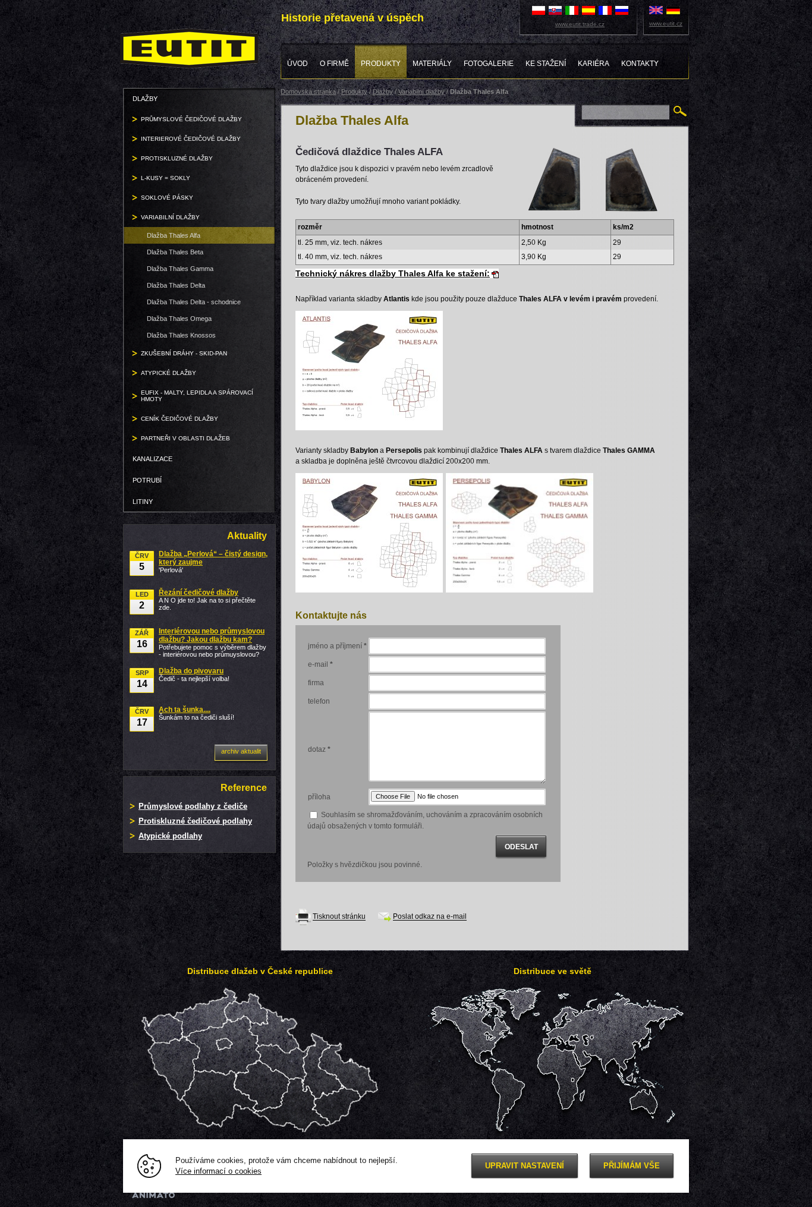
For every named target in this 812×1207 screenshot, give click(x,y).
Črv (142, 562)
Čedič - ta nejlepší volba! (194, 674)
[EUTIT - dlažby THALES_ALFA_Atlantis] (369, 369)
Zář (142, 639)
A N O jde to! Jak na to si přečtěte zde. (207, 599)
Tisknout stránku (339, 917)
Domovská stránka (308, 91)
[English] (656, 9)
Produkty (354, 91)
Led (142, 600)
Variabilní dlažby (421, 91)
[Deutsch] (673, 9)
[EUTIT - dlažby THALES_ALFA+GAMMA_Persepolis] (519, 531)
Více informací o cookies (218, 1171)
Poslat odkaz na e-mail (430, 917)
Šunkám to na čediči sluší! (196, 713)
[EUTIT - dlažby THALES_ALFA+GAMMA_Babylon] (369, 531)
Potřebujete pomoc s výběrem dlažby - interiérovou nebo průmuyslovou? (212, 642)
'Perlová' (213, 561)
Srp (142, 679)
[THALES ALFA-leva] (554, 178)
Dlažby (383, 91)
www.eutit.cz (665, 23)
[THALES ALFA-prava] (629, 179)
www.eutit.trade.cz (580, 24)
